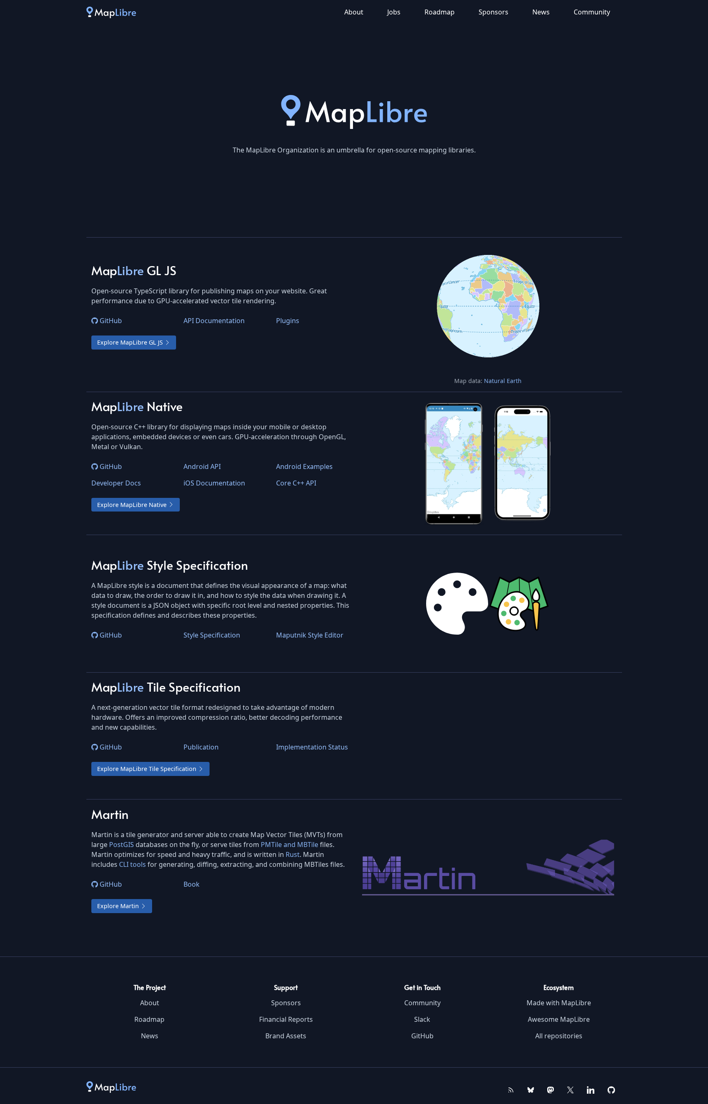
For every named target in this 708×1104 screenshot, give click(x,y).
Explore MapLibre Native (132, 505)
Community (592, 12)
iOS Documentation (214, 483)
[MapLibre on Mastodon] (550, 1089)
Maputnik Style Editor (309, 635)
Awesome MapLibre (559, 1019)
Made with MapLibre (559, 1002)
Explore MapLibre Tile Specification (146, 769)
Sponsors (493, 12)
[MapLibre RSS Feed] (511, 1089)
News (541, 12)
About (353, 12)
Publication (201, 747)
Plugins (287, 320)
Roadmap (439, 12)
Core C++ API (296, 483)
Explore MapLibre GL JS (130, 342)
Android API (202, 466)
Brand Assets (285, 1035)
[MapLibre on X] (570, 1089)
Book (192, 884)
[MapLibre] (111, 12)
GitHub (111, 320)
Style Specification (212, 635)
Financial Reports (286, 1019)
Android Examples (304, 466)
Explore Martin (118, 906)
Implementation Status (312, 747)
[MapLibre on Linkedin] (590, 1089)
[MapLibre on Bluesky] (531, 1089)
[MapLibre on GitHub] (611, 1089)
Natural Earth (503, 381)
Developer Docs (116, 483)
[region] (488, 306)
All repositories (558, 1035)
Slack (422, 1019)
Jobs (393, 12)
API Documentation (214, 320)
